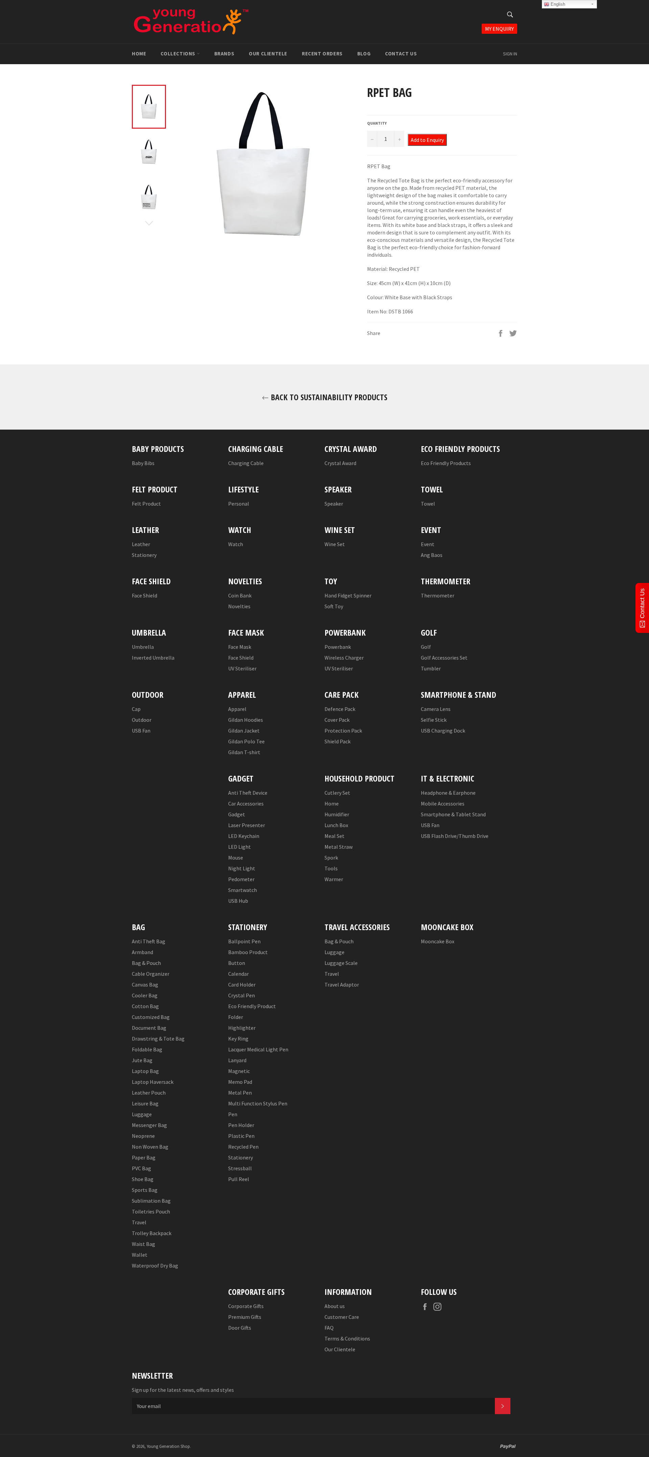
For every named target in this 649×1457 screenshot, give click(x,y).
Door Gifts (239, 1327)
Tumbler (431, 668)
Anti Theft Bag (148, 941)
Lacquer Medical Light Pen (258, 1049)
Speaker (333, 503)
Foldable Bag (147, 1049)
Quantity (377, 123)
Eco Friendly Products (446, 463)
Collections (178, 53)
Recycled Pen (243, 1146)
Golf (426, 646)
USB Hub (238, 900)
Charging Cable (246, 463)
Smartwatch (242, 890)
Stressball (240, 1168)
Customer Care (341, 1316)
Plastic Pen (241, 1135)
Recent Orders (322, 53)
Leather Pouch (149, 1092)
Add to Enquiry (427, 139)
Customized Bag (151, 1017)
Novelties (239, 606)
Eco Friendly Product (252, 1006)
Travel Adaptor (341, 984)
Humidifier (336, 814)
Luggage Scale (341, 963)
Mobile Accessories (442, 803)
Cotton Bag (145, 1006)
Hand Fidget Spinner (347, 595)
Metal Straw (338, 846)
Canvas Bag (145, 984)
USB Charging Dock (443, 730)
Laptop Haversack (152, 1081)
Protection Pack (343, 730)
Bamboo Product (248, 952)
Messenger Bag (149, 1125)
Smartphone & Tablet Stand (453, 814)
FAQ (329, 1327)
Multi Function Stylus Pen (257, 1103)
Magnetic (239, 1071)
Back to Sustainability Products (328, 397)
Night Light (241, 868)
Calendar (238, 973)
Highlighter (242, 1027)
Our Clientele (268, 53)
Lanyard (237, 1060)
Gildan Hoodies (245, 719)
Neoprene (143, 1135)
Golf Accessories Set (444, 657)
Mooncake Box (437, 941)
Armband (142, 952)
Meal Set (334, 836)
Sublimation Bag (151, 1200)
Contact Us (401, 53)
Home (139, 53)
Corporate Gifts (246, 1306)
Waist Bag (143, 1244)
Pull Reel (238, 1179)
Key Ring (238, 1038)
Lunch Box (336, 825)
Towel (428, 503)
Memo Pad (240, 1081)
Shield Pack (337, 741)
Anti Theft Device (247, 792)
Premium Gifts (244, 1316)
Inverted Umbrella (153, 657)
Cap (136, 709)
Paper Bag (143, 1157)
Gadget (236, 814)
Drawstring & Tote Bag (158, 1038)
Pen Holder (241, 1125)
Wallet (139, 1254)
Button (236, 963)
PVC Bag (141, 1168)
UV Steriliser (242, 668)
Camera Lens (436, 709)
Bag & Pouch (146, 963)
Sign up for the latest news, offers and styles (183, 1389)
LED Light (239, 846)
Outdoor (141, 719)
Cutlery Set (337, 792)
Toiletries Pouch (151, 1211)
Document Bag (149, 1027)
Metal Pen (240, 1092)
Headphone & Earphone (448, 792)
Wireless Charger (344, 657)
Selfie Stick (434, 719)
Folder (235, 1017)
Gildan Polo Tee (246, 741)
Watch (235, 544)
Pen (232, 1114)
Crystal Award (340, 463)
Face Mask (239, 646)
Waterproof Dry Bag (155, 1265)
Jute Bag (142, 1060)
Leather (141, 544)
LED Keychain (243, 836)
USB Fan (141, 730)
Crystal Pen (241, 995)
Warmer (333, 879)
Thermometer (437, 595)
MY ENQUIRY (499, 28)
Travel (139, 1222)
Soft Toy (333, 606)
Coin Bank (239, 595)
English (557, 4)
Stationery (144, 555)
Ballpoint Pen (244, 941)
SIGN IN (510, 54)
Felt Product (146, 503)
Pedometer (241, 879)
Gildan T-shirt (244, 752)
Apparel (237, 709)
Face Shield (144, 595)
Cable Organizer (150, 973)
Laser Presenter (246, 825)
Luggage (142, 1114)
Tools (331, 868)
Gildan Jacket (244, 730)
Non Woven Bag (150, 1146)
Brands (224, 53)
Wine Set (334, 544)
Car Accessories (246, 803)
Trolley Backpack (151, 1233)
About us (334, 1306)
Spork (331, 857)
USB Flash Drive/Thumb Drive (454, 836)
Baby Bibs (143, 463)
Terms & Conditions (347, 1338)
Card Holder (242, 984)
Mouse (235, 857)
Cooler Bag (145, 995)
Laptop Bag (145, 1071)
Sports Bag (145, 1189)
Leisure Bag (145, 1103)
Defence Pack (339, 709)
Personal (238, 503)
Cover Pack (337, 719)
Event (427, 544)
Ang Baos (431, 555)
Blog (363, 53)
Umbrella (143, 646)
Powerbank (337, 646)
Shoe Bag (142, 1179)
